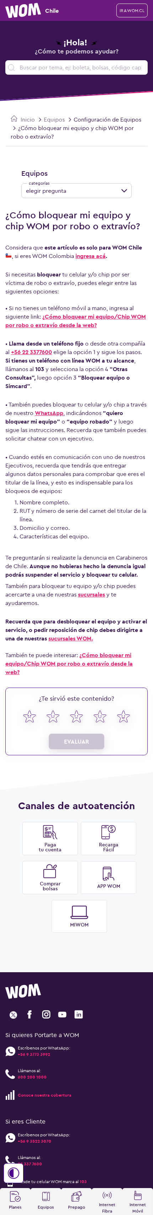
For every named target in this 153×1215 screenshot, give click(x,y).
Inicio (27, 119)
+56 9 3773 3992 (34, 1054)
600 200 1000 (32, 1077)
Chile (52, 10)
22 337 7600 (30, 1163)
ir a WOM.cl (132, 10)
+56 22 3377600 (31, 351)
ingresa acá (90, 255)
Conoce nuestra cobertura (45, 1095)
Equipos (54, 119)
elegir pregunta (46, 190)
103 (83, 1181)
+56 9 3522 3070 (34, 1141)
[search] (76, 67)
